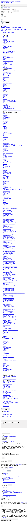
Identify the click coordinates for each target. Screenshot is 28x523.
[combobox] (7, 11)
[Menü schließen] (3, 34)
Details (3, 456)
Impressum (5, 473)
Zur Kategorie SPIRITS (8, 357)
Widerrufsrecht (6, 477)
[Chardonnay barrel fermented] (14, 438)
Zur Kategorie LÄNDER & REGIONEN (12, 110)
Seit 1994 (3, 5)
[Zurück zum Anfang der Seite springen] (2, 506)
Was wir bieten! (6, 488)
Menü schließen (6, 22)
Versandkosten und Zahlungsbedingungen (12, 475)
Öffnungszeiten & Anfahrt (8, 491)
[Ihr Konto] (2, 20)
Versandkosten (23, 502)
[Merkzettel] (1, 18)
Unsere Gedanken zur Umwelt (9, 495)
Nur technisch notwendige (6, 519)
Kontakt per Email (7, 480)
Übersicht (3, 27)
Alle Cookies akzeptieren (6, 520)
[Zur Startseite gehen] (5, 7)
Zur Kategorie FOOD (8, 338)
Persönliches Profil (9, 27)
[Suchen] (14, 11)
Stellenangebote (6, 496)
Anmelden (3, 25)
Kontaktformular (11, 467)
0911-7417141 (19, 464)
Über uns (5, 487)
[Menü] (2, 9)
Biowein (5, 490)
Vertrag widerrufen (5, 468)
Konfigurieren (15, 519)
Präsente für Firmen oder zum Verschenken (12, 492)
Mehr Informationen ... (8, 517)
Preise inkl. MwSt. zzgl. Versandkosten (10, 454)
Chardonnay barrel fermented (8, 441)
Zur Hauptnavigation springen (11, 2)
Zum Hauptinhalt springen (6, 1)
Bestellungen (20, 27)
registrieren (5, 26)
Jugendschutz (6, 479)
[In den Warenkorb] (3, 458)
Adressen (15, 27)
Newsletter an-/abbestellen (9, 482)
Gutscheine (5, 493)
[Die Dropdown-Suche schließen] (17, 11)
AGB (4, 474)
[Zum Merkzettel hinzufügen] (4, 438)
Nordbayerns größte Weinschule (8, 12)
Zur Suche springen (16, 1)
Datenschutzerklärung (8, 478)
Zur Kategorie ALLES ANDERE (10, 330)
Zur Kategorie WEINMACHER (10, 208)
